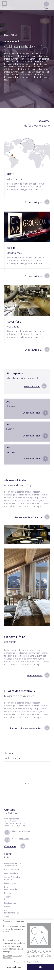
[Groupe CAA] (4, 4)
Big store (8, 893)
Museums (8, 879)
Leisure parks (10, 883)
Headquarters (10, 903)
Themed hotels (10, 865)
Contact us (10, 846)
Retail (6, 887)
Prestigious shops (12, 889)
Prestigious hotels (11, 873)
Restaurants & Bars (12, 869)
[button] (25, 783)
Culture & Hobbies (12, 877)
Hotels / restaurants (12, 863)
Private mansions (11, 912)
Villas (6, 916)
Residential (9, 910)
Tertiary (7, 896)
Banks (7, 899)
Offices (7, 906)
